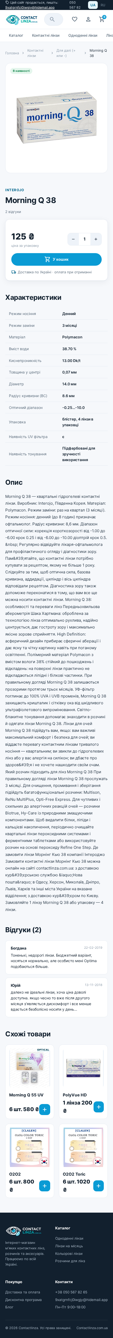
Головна (12, 53)
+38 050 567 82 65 (71, 1292)
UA (92, 5)
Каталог (16, 35)
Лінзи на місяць (69, 1246)
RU (103, 5)
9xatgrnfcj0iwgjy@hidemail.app (30, 7)
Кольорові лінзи (69, 1253)
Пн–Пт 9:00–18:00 (70, 1307)
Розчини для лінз (70, 1261)
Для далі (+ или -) (66, 53)
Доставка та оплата (22, 1292)
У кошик (56, 259)
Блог (9, 1307)
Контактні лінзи (45, 35)
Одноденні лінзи (82, 35)
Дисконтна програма (23, 1300)
